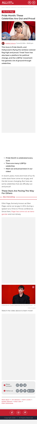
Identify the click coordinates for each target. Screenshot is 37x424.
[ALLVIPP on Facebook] (12, 412)
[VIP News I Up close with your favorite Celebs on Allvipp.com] (15, 2)
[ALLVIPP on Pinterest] (25, 412)
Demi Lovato (26, 399)
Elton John (18, 401)
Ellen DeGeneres (7, 403)
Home (3, 7)
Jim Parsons (16, 399)
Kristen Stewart (7, 401)
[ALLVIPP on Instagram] (18, 412)
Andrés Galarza (10, 43)
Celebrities (7, 7)
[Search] (29, 2)
